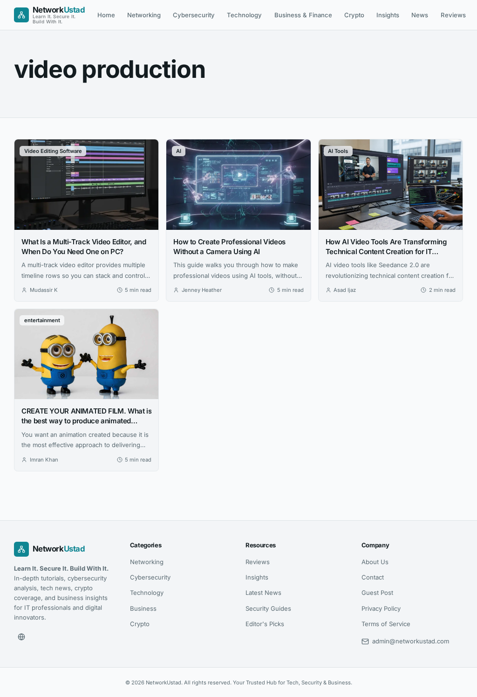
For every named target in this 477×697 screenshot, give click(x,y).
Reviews (453, 15)
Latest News (263, 592)
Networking (144, 15)
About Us (374, 562)
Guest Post (377, 592)
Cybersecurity (194, 15)
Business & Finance (303, 15)
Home (106, 15)
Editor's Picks (264, 624)
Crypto (354, 15)
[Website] (21, 636)
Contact (372, 577)
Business (143, 608)
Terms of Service (385, 624)
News (419, 15)
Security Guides (268, 608)
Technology (244, 15)
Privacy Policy (381, 608)
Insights (387, 15)
